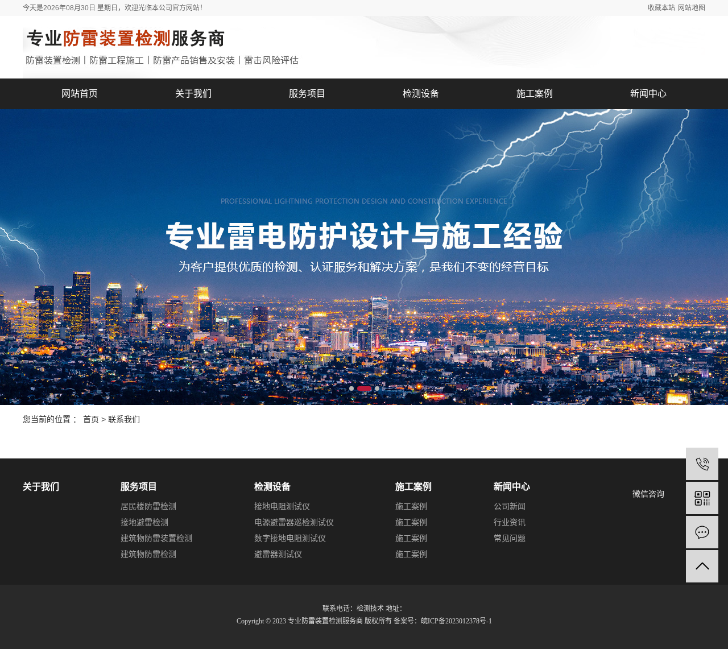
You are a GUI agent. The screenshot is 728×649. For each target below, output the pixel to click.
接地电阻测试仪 (282, 506)
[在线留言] (702, 532)
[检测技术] (702, 464)
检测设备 (421, 93)
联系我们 (124, 419)
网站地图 (691, 8)
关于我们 (193, 93)
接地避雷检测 (144, 522)
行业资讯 (510, 522)
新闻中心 (648, 93)
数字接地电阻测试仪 (290, 538)
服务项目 (307, 93)
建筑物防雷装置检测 (156, 538)
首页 (91, 419)
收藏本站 (661, 8)
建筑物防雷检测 (148, 554)
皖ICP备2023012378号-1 (456, 621)
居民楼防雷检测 (148, 506)
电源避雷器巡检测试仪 (294, 522)
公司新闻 (510, 506)
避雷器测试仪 (278, 554)
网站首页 (79, 93)
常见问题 (510, 538)
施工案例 (534, 93)
